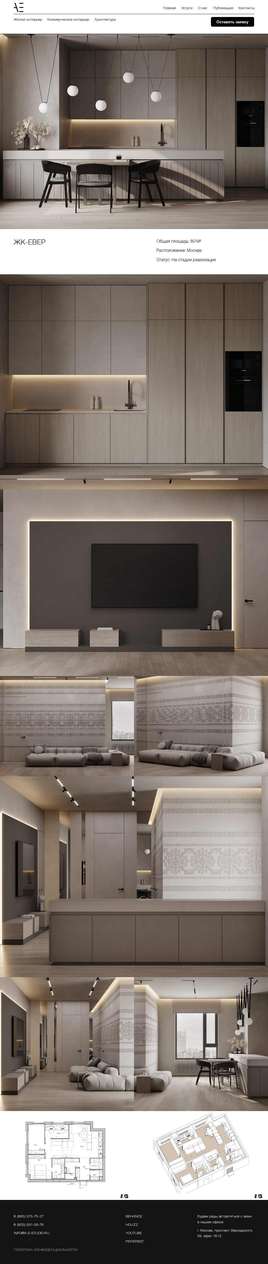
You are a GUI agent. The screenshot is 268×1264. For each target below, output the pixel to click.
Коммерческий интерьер (68, 19)
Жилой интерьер (28, 19)
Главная (169, 8)
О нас (202, 8)
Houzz (132, 1225)
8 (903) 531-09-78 (29, 1225)
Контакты (246, 8)
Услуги (187, 8)
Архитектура (105, 19)
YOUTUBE (134, 1233)
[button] (232, 22)
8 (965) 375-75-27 (29, 1216)
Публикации (223, 8)
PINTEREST (135, 1241)
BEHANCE (134, 1216)
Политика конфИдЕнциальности (45, 1250)
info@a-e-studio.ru (31, 1233)
